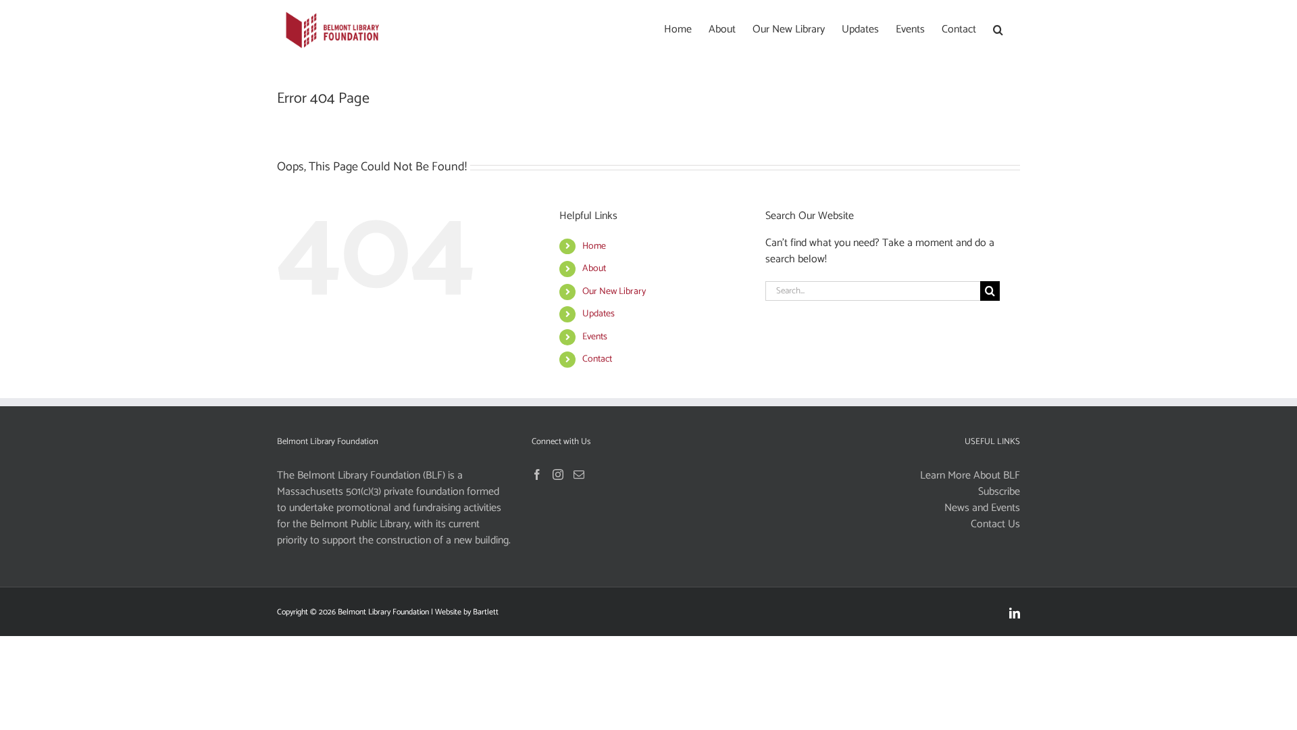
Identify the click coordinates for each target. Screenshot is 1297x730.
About (594, 268)
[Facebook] (537, 474)
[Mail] (579, 474)
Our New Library (614, 291)
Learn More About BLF (970, 476)
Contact (597, 359)
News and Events (982, 508)
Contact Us (995, 524)
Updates (598, 314)
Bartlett (486, 612)
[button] (998, 28)
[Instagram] (558, 474)
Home (594, 246)
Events (594, 337)
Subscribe (999, 492)
